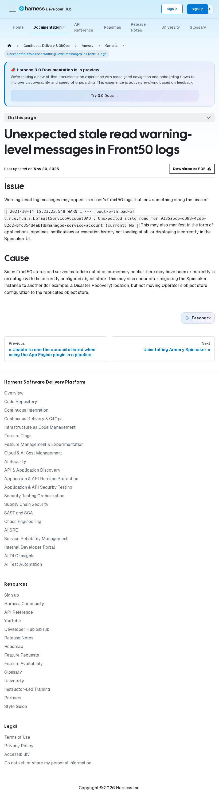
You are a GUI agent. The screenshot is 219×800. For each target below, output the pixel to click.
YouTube (12, 621)
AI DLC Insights (19, 556)
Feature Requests (21, 655)
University (171, 27)
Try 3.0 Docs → (104, 95)
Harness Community (24, 603)
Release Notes (138, 27)
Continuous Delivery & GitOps (33, 419)
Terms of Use (17, 737)
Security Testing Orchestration (34, 496)
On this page (22, 117)
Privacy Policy (18, 746)
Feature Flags (18, 436)
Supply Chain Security (26, 504)
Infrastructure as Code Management (40, 427)
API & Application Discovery (32, 470)
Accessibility (17, 754)
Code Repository (20, 401)
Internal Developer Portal (29, 547)
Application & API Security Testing (38, 487)
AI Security (15, 461)
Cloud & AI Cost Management (33, 453)
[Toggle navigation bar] (13, 9)
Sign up (198, 9)
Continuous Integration (26, 410)
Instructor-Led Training (27, 689)
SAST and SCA (18, 513)
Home (18, 27)
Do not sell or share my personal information (47, 763)
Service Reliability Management (36, 538)
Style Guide (15, 706)
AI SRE (11, 530)
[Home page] (9, 46)
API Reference (83, 27)
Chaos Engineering (22, 521)
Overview (14, 393)
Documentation (49, 27)
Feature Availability (23, 663)
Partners (12, 698)
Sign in (172, 9)
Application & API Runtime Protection (41, 478)
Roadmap (112, 27)
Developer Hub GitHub (26, 629)
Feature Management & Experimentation (44, 444)
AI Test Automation (23, 564)
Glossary (198, 27)
